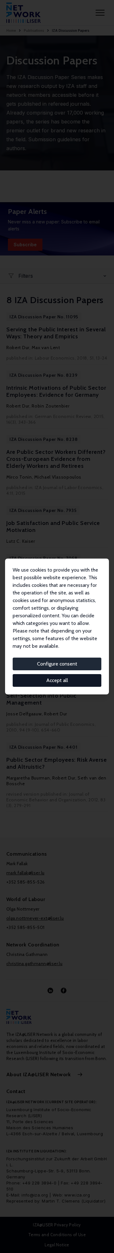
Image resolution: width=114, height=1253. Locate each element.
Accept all (57, 680)
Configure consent (57, 664)
